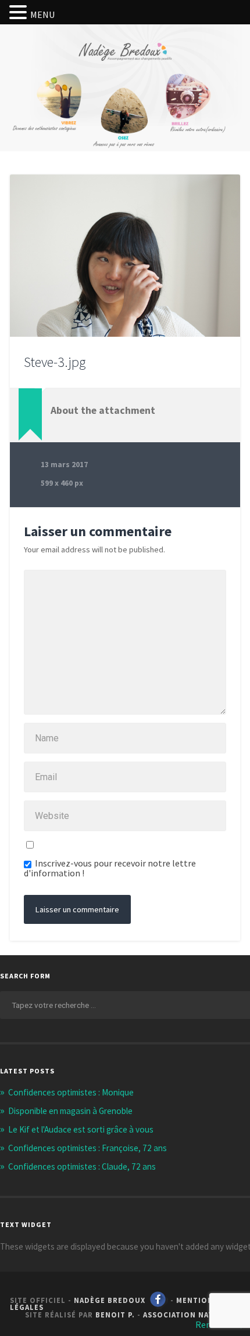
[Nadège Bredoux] (125, 66)
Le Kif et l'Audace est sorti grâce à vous (80, 1129)
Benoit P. (115, 1314)
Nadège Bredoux (109, 1300)
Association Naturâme (191, 1314)
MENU (42, 14)
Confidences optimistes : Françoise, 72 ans (87, 1147)
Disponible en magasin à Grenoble (70, 1110)
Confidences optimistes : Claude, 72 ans (82, 1166)
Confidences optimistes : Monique (71, 1092)
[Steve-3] (125, 255)
